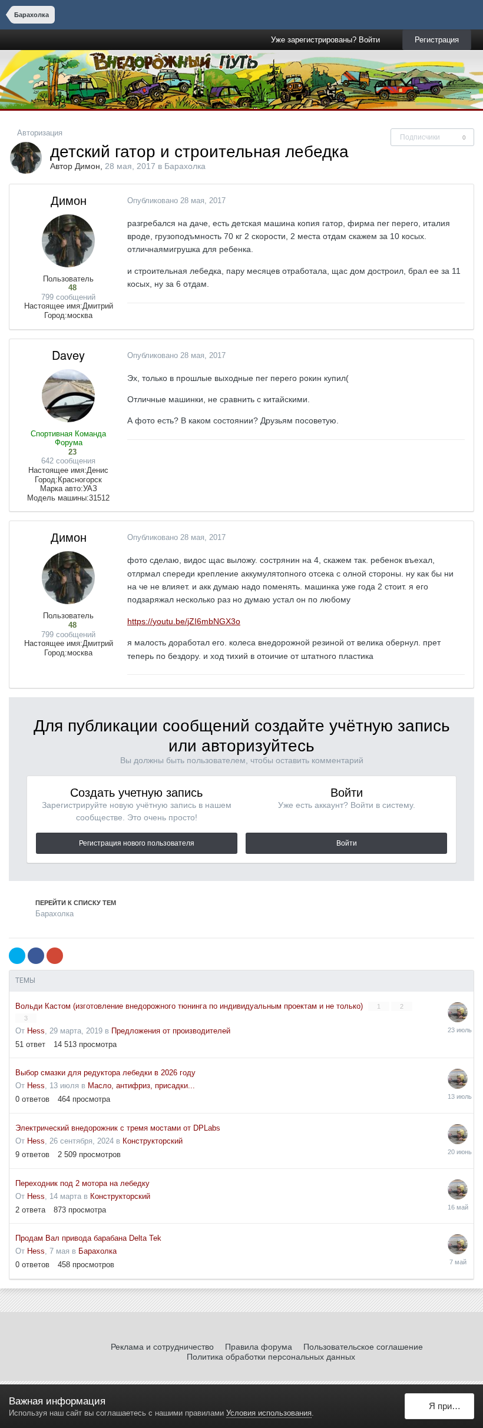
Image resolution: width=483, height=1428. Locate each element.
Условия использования (269, 1413)
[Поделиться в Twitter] (17, 955)
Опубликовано (176, 200)
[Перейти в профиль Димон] (26, 158)
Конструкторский (153, 1141)
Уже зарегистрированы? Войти (328, 39)
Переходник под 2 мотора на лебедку (82, 1183)
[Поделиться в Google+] (55, 955)
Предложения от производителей (170, 1030)
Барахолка (185, 166)
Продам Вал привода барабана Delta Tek (88, 1238)
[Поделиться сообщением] (462, 200)
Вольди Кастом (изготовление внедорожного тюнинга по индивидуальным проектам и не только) (190, 1006)
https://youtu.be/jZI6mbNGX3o (183, 621)
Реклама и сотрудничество (162, 1346)
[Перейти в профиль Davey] (68, 395)
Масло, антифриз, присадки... (141, 1085)
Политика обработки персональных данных (271, 1356)
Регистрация (437, 39)
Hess (36, 1030)
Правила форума (258, 1346)
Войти (346, 843)
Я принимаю (449, 1406)
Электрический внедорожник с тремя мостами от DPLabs (117, 1128)
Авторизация (39, 132)
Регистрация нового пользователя (136, 843)
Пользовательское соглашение (363, 1346)
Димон (87, 166)
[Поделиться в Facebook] (36, 955)
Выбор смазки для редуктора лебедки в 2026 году (105, 1072)
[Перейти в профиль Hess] (458, 1012)
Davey (68, 354)
